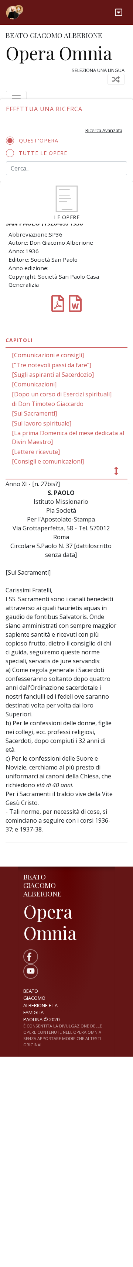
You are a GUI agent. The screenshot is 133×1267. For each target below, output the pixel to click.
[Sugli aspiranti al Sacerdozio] (53, 375)
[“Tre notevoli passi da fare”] (51, 365)
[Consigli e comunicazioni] (48, 461)
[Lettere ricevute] (36, 452)
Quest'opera (38, 140)
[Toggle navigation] (118, 12)
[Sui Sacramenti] (34, 413)
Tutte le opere (43, 152)
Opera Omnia (59, 53)
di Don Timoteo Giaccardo (47, 404)
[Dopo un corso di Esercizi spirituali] (62, 394)
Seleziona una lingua (98, 70)
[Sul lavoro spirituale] (41, 423)
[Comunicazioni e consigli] (48, 355)
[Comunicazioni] (34, 384)
